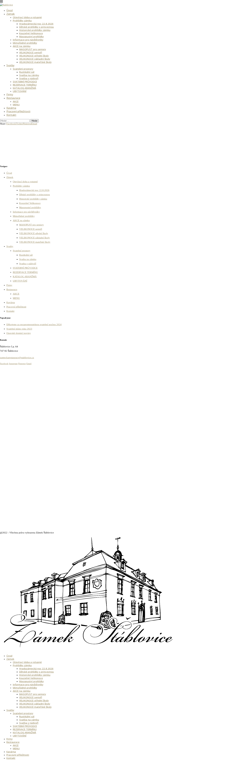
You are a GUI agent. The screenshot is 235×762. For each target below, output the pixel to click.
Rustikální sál (26, 72)
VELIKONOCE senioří (30, 52)
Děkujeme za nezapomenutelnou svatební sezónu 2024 (34, 324)
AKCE (16, 101)
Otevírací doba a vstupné (27, 17)
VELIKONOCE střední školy (34, 55)
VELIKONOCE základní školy (34, 58)
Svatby (10, 65)
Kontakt (11, 115)
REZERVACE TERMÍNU (25, 84)
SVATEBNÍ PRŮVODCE (25, 81)
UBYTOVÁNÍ (19, 91)
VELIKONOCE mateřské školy (35, 62)
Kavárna (11, 108)
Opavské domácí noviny (18, 333)
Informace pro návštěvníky (28, 39)
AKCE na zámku (21, 46)
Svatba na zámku (29, 75)
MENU (16, 104)
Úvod (9, 10)
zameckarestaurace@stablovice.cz (17, 357)
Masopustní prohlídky (31, 36)
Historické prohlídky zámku (34, 30)
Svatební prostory (23, 68)
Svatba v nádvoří (28, 78)
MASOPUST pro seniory (32, 49)
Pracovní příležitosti (18, 111)
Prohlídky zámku (22, 20)
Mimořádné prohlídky (25, 42)
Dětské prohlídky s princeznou (36, 26)
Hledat (34, 121)
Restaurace (13, 98)
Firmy (9, 94)
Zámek (10, 14)
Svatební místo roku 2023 (19, 329)
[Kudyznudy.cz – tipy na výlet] (12, 369)
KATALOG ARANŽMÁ (24, 88)
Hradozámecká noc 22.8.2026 (36, 23)
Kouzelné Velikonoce (31, 33)
